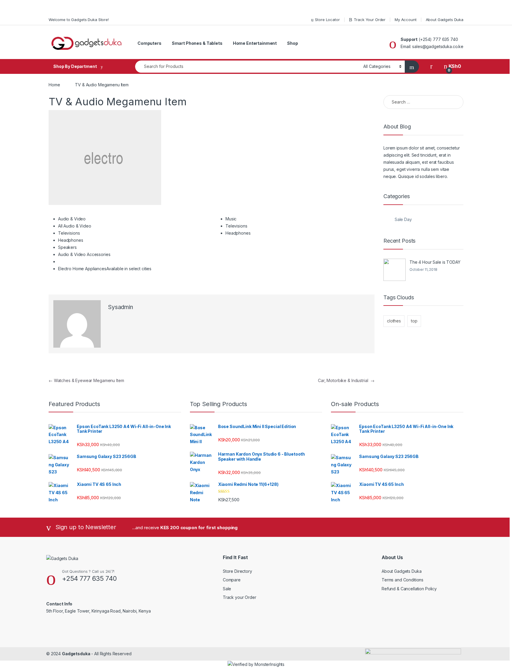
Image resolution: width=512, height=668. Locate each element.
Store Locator (327, 19)
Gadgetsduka (76, 653)
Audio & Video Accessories (84, 254)
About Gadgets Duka (444, 19)
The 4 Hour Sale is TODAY (434, 262)
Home (54, 84)
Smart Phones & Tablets (197, 43)
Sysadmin (120, 307)
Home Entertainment (255, 43)
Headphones (70, 240)
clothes (394, 320)
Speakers (67, 247)
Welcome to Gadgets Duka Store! (79, 19)
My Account (406, 19)
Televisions (69, 233)
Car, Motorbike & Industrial (346, 380)
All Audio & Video (74, 225)
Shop (292, 43)
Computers (149, 43)
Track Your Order (369, 19)
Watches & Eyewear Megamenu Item (86, 380)
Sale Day (403, 219)
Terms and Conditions (402, 579)
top (414, 320)
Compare (232, 579)
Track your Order (239, 597)
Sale (227, 588)
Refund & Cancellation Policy (409, 588)
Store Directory (237, 571)
